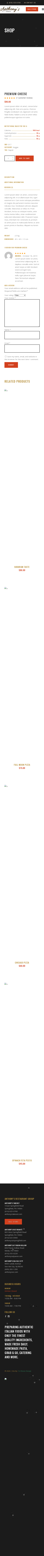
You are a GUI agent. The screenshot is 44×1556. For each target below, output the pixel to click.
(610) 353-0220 (11, 1253)
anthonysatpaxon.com (13, 1256)
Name (7, 330)
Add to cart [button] (22, 579)
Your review (10, 298)
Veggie (15, 147)
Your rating (9, 295)
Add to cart (24, 158)
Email (7, 343)
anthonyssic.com (11, 1272)
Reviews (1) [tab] (8, 187)
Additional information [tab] (14, 182)
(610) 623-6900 (11, 1238)
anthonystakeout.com (13, 1214)
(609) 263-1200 (11, 1269)
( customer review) (24, 98)
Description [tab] (9, 177)
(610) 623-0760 (11, 1211)
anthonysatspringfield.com (15, 1240)
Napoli (10, 150)
